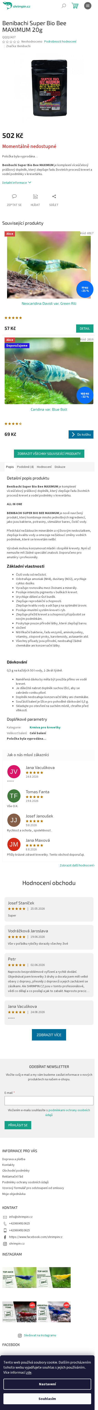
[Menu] (87, 5)
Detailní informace (14, 183)
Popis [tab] (10, 467)
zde (28, 1372)
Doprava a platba (13, 1159)
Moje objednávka (14, 1194)
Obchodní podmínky (16, 1170)
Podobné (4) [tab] (25, 467)
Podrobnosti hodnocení (60, 42)
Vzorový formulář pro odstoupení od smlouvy (33, 1188)
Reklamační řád (12, 1176)
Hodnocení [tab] (44, 467)
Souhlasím (47, 1398)
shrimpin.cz (17, 1243)
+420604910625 (19, 1223)
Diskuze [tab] (60, 467)
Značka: (18, 46)
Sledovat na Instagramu (40, 1335)
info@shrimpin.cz (21, 1217)
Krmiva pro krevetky (45, 727)
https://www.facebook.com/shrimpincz (35, 1237)
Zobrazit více (49, 1035)
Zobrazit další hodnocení (76, 865)
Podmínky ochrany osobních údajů (25, 1182)
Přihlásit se (18, 1125)
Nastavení (47, 1384)
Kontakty (8, 1165)
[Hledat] (63, 5)
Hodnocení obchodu (49, 882)
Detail (85, 328)
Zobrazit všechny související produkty (49, 454)
